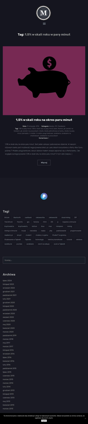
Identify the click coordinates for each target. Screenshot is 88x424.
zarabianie (57, 133)
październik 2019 (9, 335)
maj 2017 (6, 343)
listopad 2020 (8, 306)
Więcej (44, 162)
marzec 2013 (8, 409)
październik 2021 (9, 295)
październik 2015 (9, 368)
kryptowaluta (9, 226)
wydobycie (8, 244)
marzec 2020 (8, 332)
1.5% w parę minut (25, 129)
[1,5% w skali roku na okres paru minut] (44, 80)
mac (50, 226)
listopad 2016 (8, 350)
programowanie (75, 231)
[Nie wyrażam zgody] (85, 418)
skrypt (19, 235)
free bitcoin (9, 222)
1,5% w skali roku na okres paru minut (44, 120)
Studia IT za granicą (59, 235)
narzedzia (33, 231)
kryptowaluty (23, 226)
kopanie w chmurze (69, 222)
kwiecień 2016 (8, 361)
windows (79, 240)
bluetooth (17, 217)
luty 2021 (6, 299)
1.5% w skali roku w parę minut (42, 129)
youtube (19, 244)
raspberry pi (9, 235)
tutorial (69, 240)
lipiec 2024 (7, 281)
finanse (60, 129)
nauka (43, 231)
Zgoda (44, 421)
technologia (39, 240)
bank (55, 129)
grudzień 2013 (8, 390)
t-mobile (32, 133)
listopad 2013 (8, 394)
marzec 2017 (8, 346)
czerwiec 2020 (9, 321)
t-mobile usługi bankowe (44, 133)
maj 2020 (7, 324)
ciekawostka (40, 217)
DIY (75, 217)
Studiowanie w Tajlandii (13, 240)
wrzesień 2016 (8, 354)
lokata (41, 131)
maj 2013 (6, 401)
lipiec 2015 (7, 372)
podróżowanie (61, 231)
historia (36, 222)
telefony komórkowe (55, 240)
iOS (52, 222)
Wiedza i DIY (53, 126)
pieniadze (25, 133)
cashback (28, 217)
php (51, 231)
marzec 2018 (8, 339)
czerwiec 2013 (8, 398)
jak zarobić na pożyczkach (29, 131)
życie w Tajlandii (59, 244)
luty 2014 (6, 387)
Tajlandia (28, 240)
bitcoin (7, 217)
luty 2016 (6, 365)
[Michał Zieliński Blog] (44, 12)
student (28, 235)
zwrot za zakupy (44, 244)
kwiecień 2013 (8, 405)
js (57, 222)
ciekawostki (53, 217)
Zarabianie (61, 126)
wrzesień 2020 (9, 314)
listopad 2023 (8, 284)
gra (28, 222)
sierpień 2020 (8, 317)
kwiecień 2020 (9, 328)
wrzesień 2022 (9, 288)
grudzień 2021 (8, 292)
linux (42, 226)
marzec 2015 (8, 379)
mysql (23, 231)
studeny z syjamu (42, 235)
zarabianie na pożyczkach (49, 136)
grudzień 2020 (9, 303)
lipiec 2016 (7, 357)
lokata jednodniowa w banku (54, 131)
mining (69, 226)
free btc (20, 222)
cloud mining (65, 217)
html (44, 222)
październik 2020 (10, 310)
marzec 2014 (8, 383)
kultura (34, 226)
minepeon (59, 226)
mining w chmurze (11, 231)
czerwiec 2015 (8, 376)
